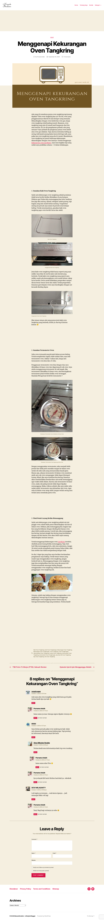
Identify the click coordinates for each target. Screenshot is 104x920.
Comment (34, 839)
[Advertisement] (52, 21)
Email (54, 853)
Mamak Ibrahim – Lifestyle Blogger (24, 916)
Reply (33, 702)
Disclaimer (14, 889)
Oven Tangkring (54, 651)
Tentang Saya (84, 5)
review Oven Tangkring (55, 653)
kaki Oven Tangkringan (51, 650)
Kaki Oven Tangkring (38, 650)
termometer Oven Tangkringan (47, 655)
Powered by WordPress (44, 916)
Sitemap (55, 889)
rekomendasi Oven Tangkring (41, 653)
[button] (38, 578)
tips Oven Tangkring (38, 656)
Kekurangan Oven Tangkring (64, 650)
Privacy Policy (25, 889)
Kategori (97, 5)
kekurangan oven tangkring (41, 143)
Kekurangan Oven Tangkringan (41, 651)
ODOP (52, 37)
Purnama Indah (41, 56)
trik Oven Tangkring (50, 656)
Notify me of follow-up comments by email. (43, 867)
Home (76, 5)
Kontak (91, 5)
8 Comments (67, 56)
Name (33, 853)
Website (33, 860)
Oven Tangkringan (63, 651)
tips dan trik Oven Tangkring (63, 655)
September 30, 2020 (54, 56)
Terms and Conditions (41, 889)
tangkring (61, 542)
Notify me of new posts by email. (41, 870)
